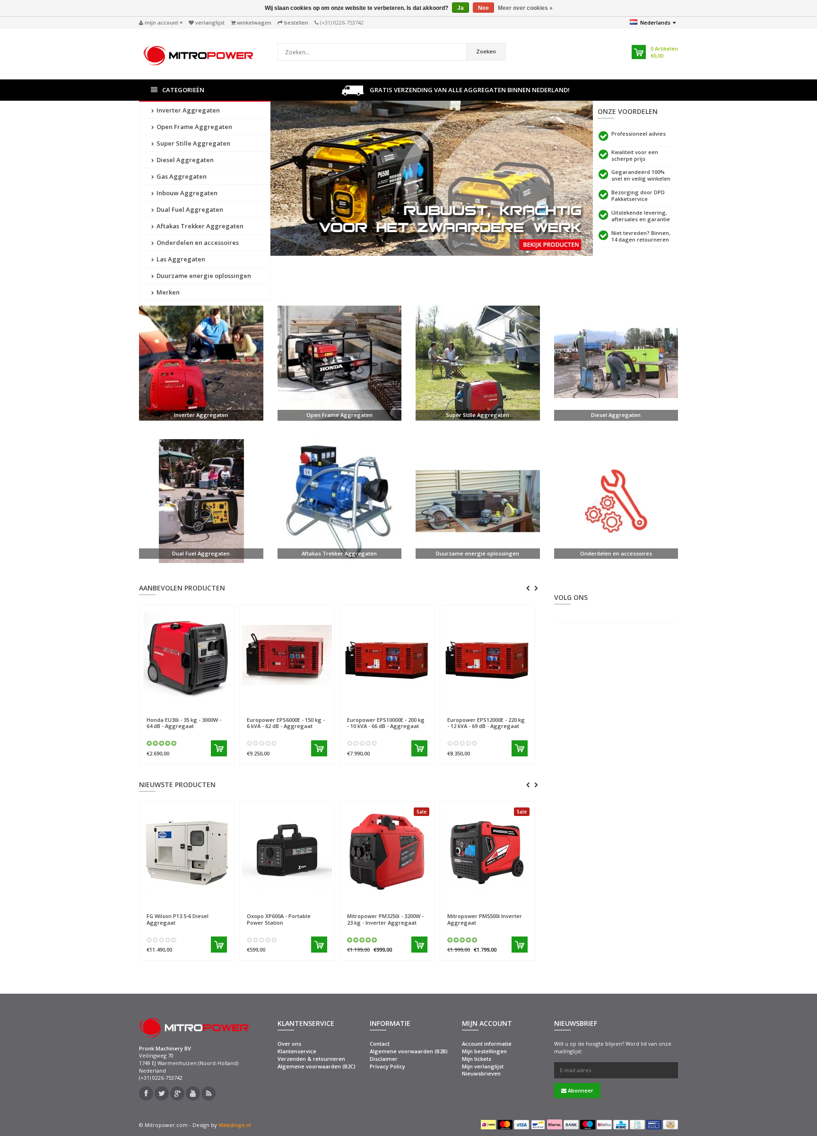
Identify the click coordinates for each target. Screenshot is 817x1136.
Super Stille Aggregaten (192, 143)
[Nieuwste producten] (208, 1093)
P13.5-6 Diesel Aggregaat (178, 919)
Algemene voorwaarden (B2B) (409, 1051)
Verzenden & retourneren (311, 1058)
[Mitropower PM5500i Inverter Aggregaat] (487, 851)
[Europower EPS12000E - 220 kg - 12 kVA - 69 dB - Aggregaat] (487, 655)
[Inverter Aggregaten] (201, 363)
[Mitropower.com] (198, 53)
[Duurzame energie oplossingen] (478, 501)
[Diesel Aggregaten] (616, 363)
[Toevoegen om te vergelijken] (224, 706)
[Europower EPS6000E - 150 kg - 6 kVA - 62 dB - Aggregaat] (287, 655)
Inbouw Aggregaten (186, 193)
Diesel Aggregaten (184, 160)
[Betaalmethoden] (488, 1124)
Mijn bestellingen (484, 1051)
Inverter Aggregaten (187, 110)
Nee (483, 8)
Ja (460, 8)
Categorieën (183, 90)
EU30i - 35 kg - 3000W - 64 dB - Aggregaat (184, 722)
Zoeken (486, 51)
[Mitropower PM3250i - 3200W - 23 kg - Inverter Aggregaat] (387, 851)
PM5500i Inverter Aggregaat (484, 919)
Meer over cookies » (525, 8)
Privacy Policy (387, 1066)
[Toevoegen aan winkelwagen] (219, 748)
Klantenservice (297, 1051)
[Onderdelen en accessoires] (616, 501)
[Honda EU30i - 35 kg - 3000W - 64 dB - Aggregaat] (187, 655)
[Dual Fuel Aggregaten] (201, 501)
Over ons (289, 1043)
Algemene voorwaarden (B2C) (317, 1066)
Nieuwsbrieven (481, 1073)
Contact (380, 1043)
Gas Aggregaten (181, 176)
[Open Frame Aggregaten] (340, 363)
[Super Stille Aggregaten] (478, 363)
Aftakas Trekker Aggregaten (199, 226)
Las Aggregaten (180, 259)
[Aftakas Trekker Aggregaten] (340, 501)
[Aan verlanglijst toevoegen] (208, 706)
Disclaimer (384, 1058)
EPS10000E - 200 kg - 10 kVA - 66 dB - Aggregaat (386, 722)
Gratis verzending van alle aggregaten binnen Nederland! (469, 90)
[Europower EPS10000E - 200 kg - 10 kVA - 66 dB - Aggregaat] (387, 655)
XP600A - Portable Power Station (279, 919)
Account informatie (487, 1043)
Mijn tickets (476, 1058)
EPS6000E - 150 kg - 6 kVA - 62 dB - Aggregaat (286, 722)
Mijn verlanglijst (483, 1066)
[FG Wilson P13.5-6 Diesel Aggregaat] (187, 851)
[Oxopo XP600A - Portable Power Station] (287, 851)
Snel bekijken (168, 705)
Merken (167, 292)
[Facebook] (146, 1093)
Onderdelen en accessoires (197, 242)
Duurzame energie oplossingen (203, 275)
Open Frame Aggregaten (193, 126)
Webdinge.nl (234, 1124)
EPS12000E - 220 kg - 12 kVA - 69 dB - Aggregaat (486, 722)
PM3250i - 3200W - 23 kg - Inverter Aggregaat (385, 919)
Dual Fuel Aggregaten (189, 209)
